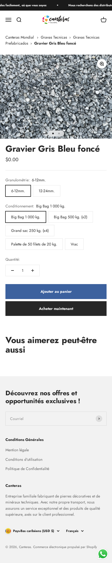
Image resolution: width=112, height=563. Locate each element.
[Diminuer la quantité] (12, 270)
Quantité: (12, 259)
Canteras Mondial (19, 37)
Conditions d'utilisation (23, 459)
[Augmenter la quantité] (32, 270)
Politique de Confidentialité (27, 468)
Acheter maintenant (56, 308)
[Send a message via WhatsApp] (103, 554)
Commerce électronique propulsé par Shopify (65, 547)
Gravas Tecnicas (54, 37)
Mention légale (17, 450)
